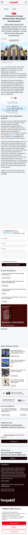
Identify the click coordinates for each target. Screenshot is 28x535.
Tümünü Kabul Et (14, 523)
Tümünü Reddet (14, 531)
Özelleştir (14, 527)
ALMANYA (14, 13)
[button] (2, 2)
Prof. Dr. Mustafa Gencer (8, 325)
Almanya (12, 40)
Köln (17, 40)
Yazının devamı (5, 480)
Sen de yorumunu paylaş (12, 264)
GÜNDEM (14, 8)
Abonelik (12, 458)
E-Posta (3, 243)
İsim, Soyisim (4, 238)
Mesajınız (4, 248)
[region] (14, 520)
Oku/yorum (5, 306)
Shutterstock (22, 61)
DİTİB (8, 70)
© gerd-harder (13, 61)
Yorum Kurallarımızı (8, 233)
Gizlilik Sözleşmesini (9, 435)
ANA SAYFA (6, 8)
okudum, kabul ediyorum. (13, 436)
